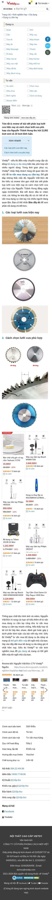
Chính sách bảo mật (11, 738)
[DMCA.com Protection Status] (31, 878)
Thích (13, 106)
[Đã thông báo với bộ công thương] (17, 878)
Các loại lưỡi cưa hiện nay (15, 148)
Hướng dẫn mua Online (12, 754)
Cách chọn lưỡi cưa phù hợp (16, 152)
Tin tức (29, 732)
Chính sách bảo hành (11, 726)
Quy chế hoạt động (10, 743)
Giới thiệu (30, 726)
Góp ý (29, 743)
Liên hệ (29, 760)
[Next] (46, 690)
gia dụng (22, 651)
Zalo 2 (47, 46)
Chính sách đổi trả (10, 732)
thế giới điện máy (19, 641)
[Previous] (4, 690)
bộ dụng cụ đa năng (17, 164)
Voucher (30, 754)
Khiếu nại (30, 749)
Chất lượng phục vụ (10, 760)
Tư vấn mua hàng (34, 738)
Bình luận (26, 106)
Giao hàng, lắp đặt (10, 749)
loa (20, 670)
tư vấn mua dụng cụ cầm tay (24, 174)
